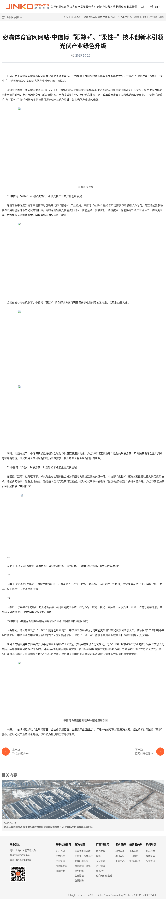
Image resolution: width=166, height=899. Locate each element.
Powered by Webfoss (122, 895)
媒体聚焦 (150, 856)
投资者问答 (135, 860)
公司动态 (150, 851)
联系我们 (132, 6)
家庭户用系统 (81, 860)
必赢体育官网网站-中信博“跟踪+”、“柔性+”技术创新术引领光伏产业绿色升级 (124, 17)
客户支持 (96, 6)
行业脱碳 (100, 865)
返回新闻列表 (14, 17)
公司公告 (133, 856)
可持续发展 (61, 865)
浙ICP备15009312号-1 (144, 895)
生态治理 (79, 875)
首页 (65, 17)
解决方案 (72, 6)
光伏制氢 (100, 860)
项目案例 (119, 856)
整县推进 (79, 880)
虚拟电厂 (100, 870)
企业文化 (60, 860)
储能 (98, 856)
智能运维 (79, 870)
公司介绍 (60, 851)
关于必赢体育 (58, 6)
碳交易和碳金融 (104, 875)
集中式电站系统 (82, 851)
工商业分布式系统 (84, 856)
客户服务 (119, 851)
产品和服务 (84, 6)
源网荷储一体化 (82, 865)
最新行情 (133, 851)
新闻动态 (121, 6)
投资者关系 (108, 6)
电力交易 (100, 851)
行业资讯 (150, 860)
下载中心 (119, 860)
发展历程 (60, 856)
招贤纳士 (60, 870)
